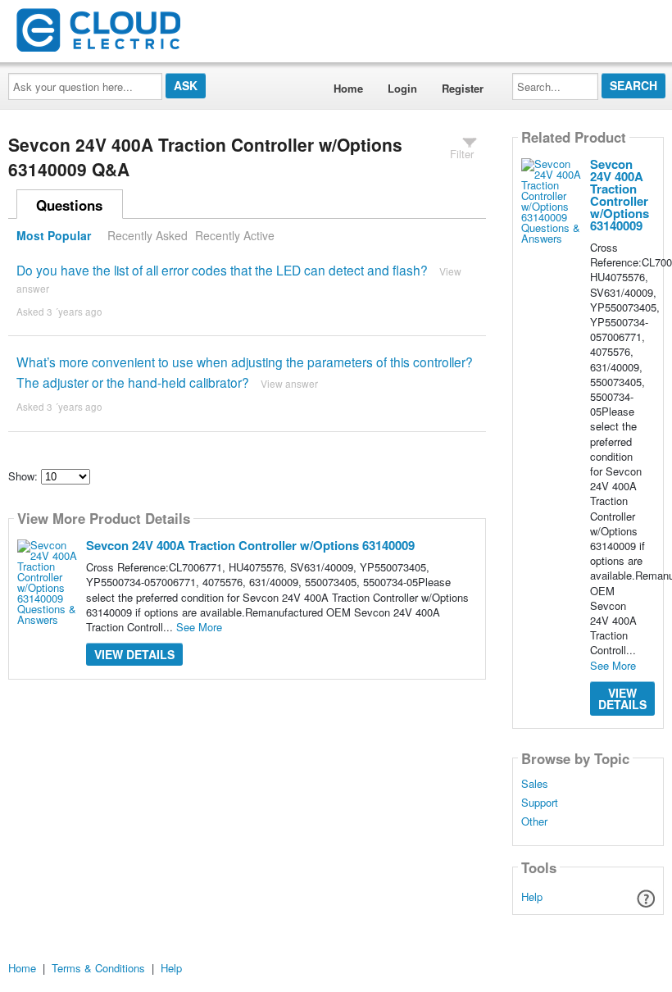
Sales (534, 784)
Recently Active (235, 235)
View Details (134, 654)
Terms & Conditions (98, 968)
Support (539, 802)
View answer (289, 383)
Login (402, 88)
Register (463, 88)
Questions (69, 205)
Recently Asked (147, 235)
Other (534, 821)
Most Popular (53, 235)
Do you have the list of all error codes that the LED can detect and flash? (222, 270)
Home (348, 88)
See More (199, 627)
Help (532, 896)
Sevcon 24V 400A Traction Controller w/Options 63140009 (250, 545)
